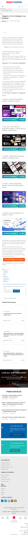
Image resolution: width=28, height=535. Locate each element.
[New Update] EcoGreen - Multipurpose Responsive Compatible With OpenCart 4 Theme (14, 355)
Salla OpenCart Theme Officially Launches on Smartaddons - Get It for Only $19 (12, 396)
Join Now (14, 383)
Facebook (2, 501)
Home (2, 518)
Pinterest (12, 501)
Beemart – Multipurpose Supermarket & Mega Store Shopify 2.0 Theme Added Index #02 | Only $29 (13, 403)
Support (25, 518)
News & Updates (5, 398)
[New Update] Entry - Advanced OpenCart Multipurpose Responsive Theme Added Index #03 (14, 335)
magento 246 (5, 278)
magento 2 (5, 281)
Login (19, 6)
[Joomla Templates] (14, 2)
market (4, 274)
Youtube (15, 501)
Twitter (9, 501)
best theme (5, 276)
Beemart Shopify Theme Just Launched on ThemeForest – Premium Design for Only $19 (14, 410)
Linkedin (5, 501)
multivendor (5, 272)
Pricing (7, 518)
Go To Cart (11, 517)
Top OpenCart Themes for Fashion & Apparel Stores (13, 314)
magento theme (6, 279)
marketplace (5, 271)
